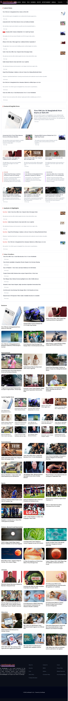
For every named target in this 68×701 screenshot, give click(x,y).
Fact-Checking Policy (61, 674)
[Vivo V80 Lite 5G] (18, 119)
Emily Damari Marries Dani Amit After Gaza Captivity (16, 62)
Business (33, 2)
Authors (44, 671)
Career (58, 664)
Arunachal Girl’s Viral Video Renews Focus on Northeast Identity (18, 22)
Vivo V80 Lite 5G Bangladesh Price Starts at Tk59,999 (15, 12)
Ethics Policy (31, 674)
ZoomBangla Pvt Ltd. (30, 692)
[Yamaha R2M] (62, 35)
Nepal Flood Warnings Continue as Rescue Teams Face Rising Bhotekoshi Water (22, 72)
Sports (39, 2)
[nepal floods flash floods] (62, 234)
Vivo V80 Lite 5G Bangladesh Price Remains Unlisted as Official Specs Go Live (22, 82)
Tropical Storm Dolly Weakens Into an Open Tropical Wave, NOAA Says (54, 195)
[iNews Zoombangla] (8, 2)
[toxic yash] (62, 54)
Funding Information (33, 677)
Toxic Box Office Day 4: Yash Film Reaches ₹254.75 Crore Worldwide (19, 92)
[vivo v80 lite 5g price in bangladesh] (62, 244)
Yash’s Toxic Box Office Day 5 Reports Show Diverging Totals (17, 52)
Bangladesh (17, 2)
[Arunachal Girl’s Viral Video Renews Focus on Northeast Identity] (62, 25)
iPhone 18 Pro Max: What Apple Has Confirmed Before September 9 (19, 42)
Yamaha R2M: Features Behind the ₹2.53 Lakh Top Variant (20, 32)
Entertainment (46, 2)
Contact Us (45, 664)
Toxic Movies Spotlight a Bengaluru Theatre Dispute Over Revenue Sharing (12, 195)
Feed (30, 671)
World (24, 2)
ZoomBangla (42, 692)
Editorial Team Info (61, 671)
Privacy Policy (60, 668)
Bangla (54, 2)
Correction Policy (46, 674)
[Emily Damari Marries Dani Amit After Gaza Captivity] (62, 224)
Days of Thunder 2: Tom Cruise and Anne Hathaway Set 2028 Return (32, 195)
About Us (31, 664)
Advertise (31, 668)
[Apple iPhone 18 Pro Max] (62, 43)
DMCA (44, 668)
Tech (28, 2)
